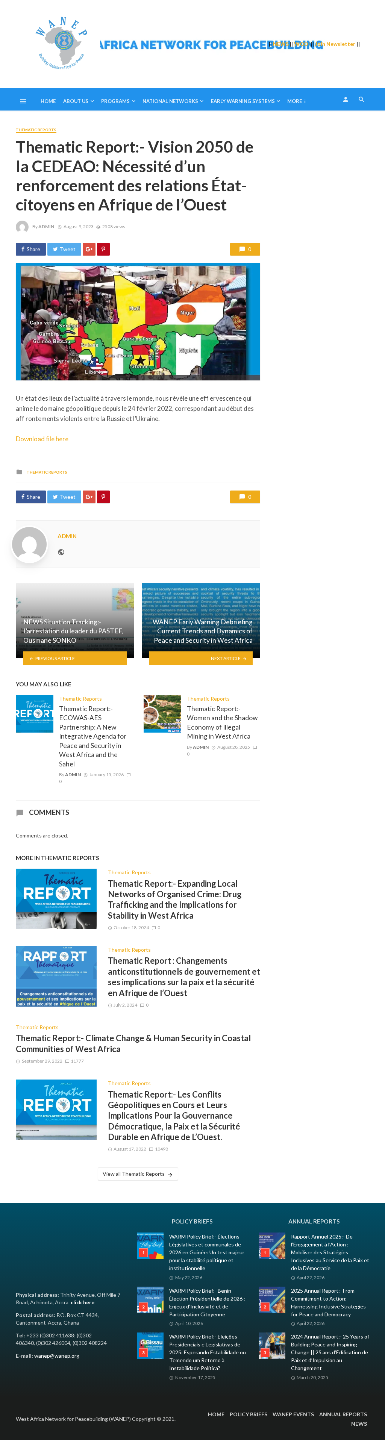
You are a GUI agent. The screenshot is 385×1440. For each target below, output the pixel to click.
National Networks (170, 101)
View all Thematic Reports (134, 1173)
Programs (115, 101)
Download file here (42, 439)
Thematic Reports (36, 129)
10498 (161, 1149)
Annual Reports (343, 1414)
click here (82, 1302)
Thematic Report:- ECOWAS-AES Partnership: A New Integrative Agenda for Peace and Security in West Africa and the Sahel (92, 736)
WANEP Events (293, 1414)
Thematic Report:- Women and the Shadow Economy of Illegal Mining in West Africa (222, 722)
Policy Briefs (248, 1414)
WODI (302, 44)
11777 (77, 1061)
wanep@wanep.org (56, 1355)
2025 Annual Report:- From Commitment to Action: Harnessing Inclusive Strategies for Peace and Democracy (328, 1302)
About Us (75, 101)
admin (46, 226)
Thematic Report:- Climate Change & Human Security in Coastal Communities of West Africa (133, 1043)
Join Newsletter (335, 44)
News (359, 1423)
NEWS (281, 44)
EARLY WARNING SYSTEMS (243, 101)
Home (48, 101)
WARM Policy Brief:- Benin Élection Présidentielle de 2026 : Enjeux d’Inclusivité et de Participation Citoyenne (207, 1302)
